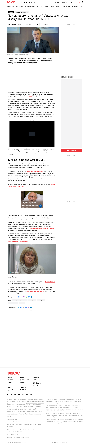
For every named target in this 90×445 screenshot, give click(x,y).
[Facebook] (19, 2)
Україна (47, 6)
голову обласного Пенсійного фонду (42, 228)
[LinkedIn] (34, 2)
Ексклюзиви (19, 6)
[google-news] (26, 394)
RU (79, 2)
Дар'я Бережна (12, 24)
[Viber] (29, 2)
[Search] (82, 2)
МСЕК (22, 302)
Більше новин (71, 150)
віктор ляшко (13, 302)
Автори (35, 380)
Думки (57, 2)
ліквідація (32, 300)
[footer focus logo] (13, 373)
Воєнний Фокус (30, 6)
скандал (41, 300)
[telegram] (15, 394)
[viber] (23, 394)
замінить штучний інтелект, (35, 291)
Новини (9, 377)
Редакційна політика (23, 388)
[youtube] (19, 394)
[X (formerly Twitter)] (22, 2)
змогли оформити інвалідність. (18, 241)
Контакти (65, 442)
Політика (39, 6)
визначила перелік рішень (34, 171)
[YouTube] (27, 2)
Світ (52, 6)
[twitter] (11, 394)
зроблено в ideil (79, 442)
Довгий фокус (24, 380)
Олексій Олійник (50, 281)
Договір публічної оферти (10, 389)
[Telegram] (24, 2)
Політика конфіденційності (53, 442)
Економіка (75, 6)
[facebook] (7, 394)
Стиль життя (66, 6)
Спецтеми (65, 2)
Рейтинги (73, 2)
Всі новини (10, 6)
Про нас (9, 382)
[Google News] (32, 2)
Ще (81, 6)
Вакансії (22, 382)
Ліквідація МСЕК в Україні (22, 12)
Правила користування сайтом (37, 384)
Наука (58, 6)
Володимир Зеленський (20, 300)
